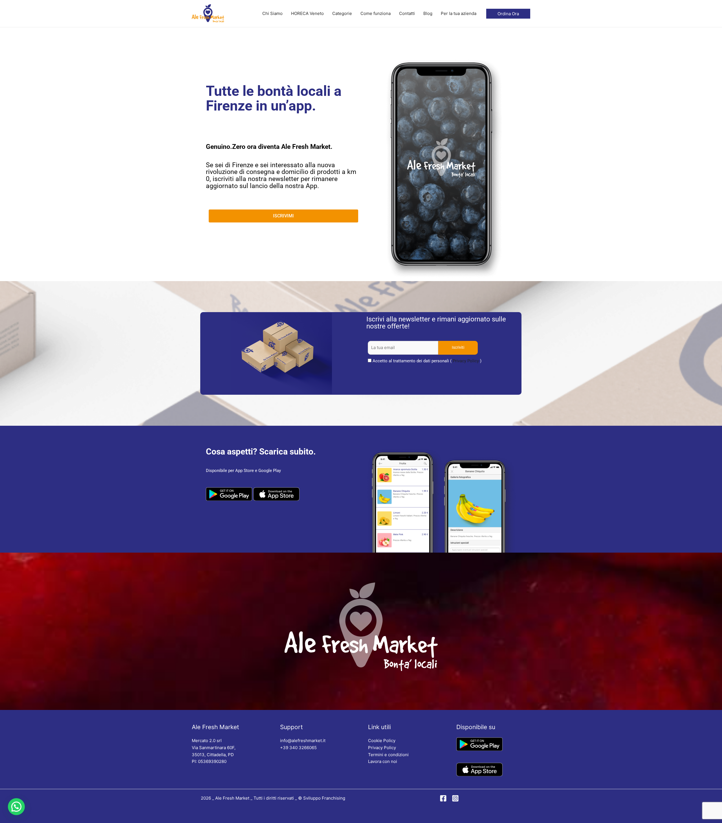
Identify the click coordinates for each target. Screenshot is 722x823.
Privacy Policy (466, 360)
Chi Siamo (272, 13)
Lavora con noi (382, 761)
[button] (16, 806)
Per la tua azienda (458, 13)
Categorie (342, 13)
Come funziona (375, 13)
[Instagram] (455, 798)
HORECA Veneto (307, 13)
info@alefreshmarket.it (302, 740)
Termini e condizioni (388, 754)
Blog (427, 13)
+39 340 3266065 (298, 747)
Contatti (407, 13)
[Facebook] (443, 798)
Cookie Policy (381, 740)
